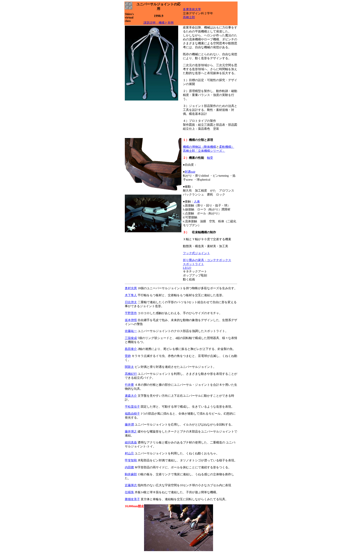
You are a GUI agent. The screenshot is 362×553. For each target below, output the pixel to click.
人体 (197, 201)
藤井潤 (129, 424)
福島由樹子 (132, 413)
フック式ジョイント (196, 253)
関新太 (129, 366)
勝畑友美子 (132, 499)
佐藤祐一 (131, 331)
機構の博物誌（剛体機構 (199, 146)
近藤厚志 (131, 485)
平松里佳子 (132, 406)
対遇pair (190, 171)
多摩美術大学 (192, 9)
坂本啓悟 (131, 320)
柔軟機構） (226, 146)
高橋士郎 (189, 17)
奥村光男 (131, 288)
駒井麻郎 (131, 474)
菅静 (128, 355)
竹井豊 (129, 384)
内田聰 (129, 467)
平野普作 (131, 313)
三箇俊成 (131, 338)
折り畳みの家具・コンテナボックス (207, 260)
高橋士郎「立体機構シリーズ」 (204, 150)
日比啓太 (131, 302)
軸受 (210, 157)
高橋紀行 (131, 373)
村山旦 (129, 453)
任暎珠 (129, 492)
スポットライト (193, 264)
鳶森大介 (131, 395)
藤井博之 (131, 431)
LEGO (187, 267)
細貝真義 (131, 442)
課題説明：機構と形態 (158, 22)
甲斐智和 (131, 460)
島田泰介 (131, 349)
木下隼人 (131, 295)
